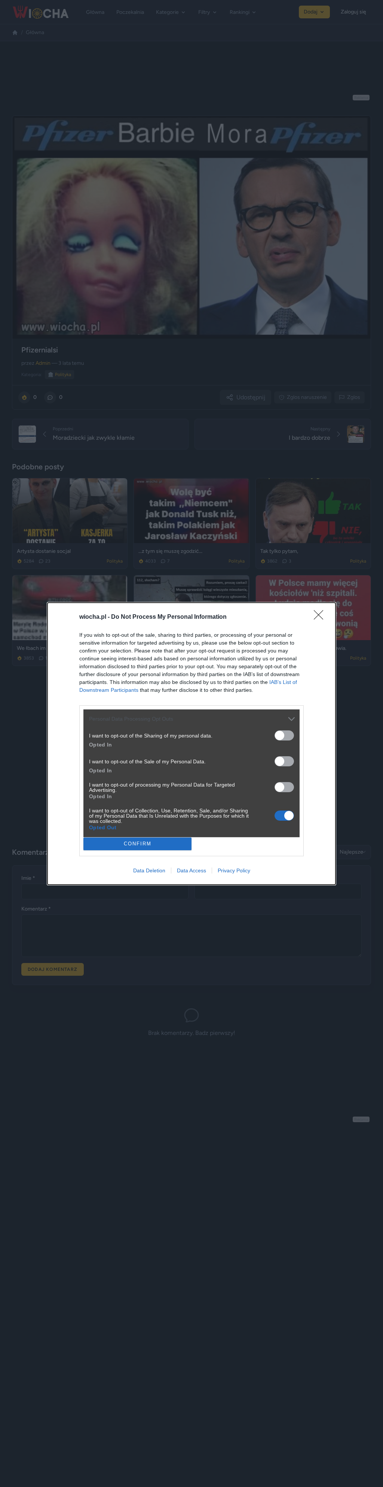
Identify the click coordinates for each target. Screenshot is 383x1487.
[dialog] (191, 744)
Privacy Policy (234, 870)
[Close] (321, 617)
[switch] (284, 735)
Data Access (191, 870)
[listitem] (191, 719)
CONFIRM (137, 844)
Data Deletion (149, 870)
